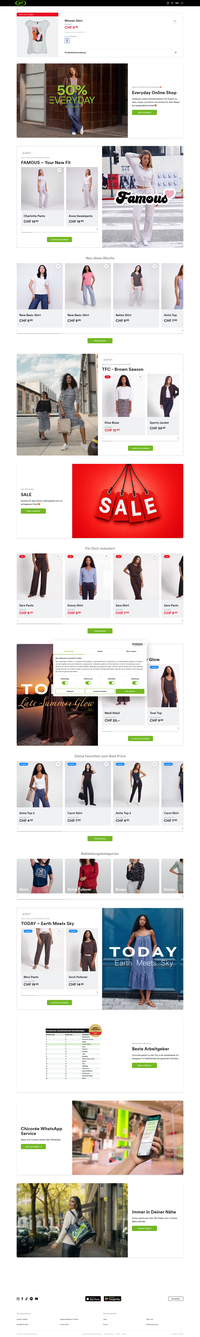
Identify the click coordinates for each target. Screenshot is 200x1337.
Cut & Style (64, 1324)
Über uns (149, 1319)
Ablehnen (70, 691)
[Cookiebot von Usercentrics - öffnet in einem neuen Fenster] (135, 644)
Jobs (105, 1319)
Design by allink (177, 1334)
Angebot (154, 667)
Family (124, 1334)
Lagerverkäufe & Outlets (69, 1319)
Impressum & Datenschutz (92, 1334)
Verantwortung (152, 1324)
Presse (105, 1324)
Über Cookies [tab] (131, 651)
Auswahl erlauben (100, 691)
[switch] (88, 683)
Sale (107, 377)
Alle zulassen (130, 691)
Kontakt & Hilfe (22, 1324)
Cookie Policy (109, 1334)
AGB (118, 1334)
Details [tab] (100, 651)
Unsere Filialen (22, 1319)
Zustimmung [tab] (68, 651)
